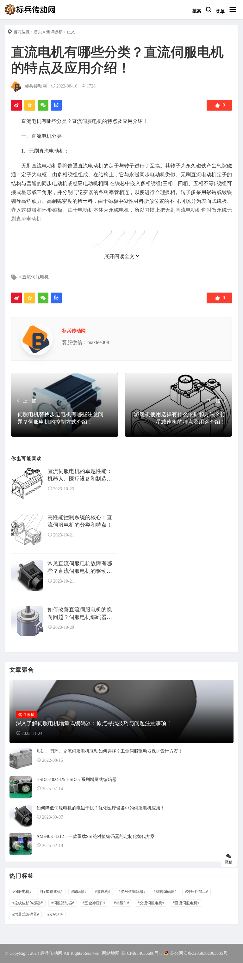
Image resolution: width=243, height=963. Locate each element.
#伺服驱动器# (62, 903)
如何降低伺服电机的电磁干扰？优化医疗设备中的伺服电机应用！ (100, 808)
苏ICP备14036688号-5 (142, 953)
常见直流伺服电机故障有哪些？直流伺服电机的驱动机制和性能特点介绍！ (79, 567)
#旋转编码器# (165, 891)
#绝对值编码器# (132, 891)
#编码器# (78, 891)
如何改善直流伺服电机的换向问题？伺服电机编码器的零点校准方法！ (79, 614)
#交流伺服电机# (151, 903)
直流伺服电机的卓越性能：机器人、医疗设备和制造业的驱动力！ (79, 475)
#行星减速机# (51, 891)
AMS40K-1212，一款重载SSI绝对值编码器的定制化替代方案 (95, 836)
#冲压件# (121, 903)
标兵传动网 (36, 86)
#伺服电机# (21, 891)
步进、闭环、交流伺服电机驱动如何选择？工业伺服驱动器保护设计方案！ (109, 751)
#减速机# (102, 891)
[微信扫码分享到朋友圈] (43, 105)
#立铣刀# (55, 914)
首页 (38, 31)
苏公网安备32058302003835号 (198, 953)
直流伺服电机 (87, 121)
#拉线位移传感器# (27, 903)
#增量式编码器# (25, 914)
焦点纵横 (54, 31)
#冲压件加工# (196, 891)
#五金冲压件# (94, 903)
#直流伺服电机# (186, 903)
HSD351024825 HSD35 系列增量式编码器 (76, 779)
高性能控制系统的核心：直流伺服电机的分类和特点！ (79, 521)
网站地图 (111, 953)
